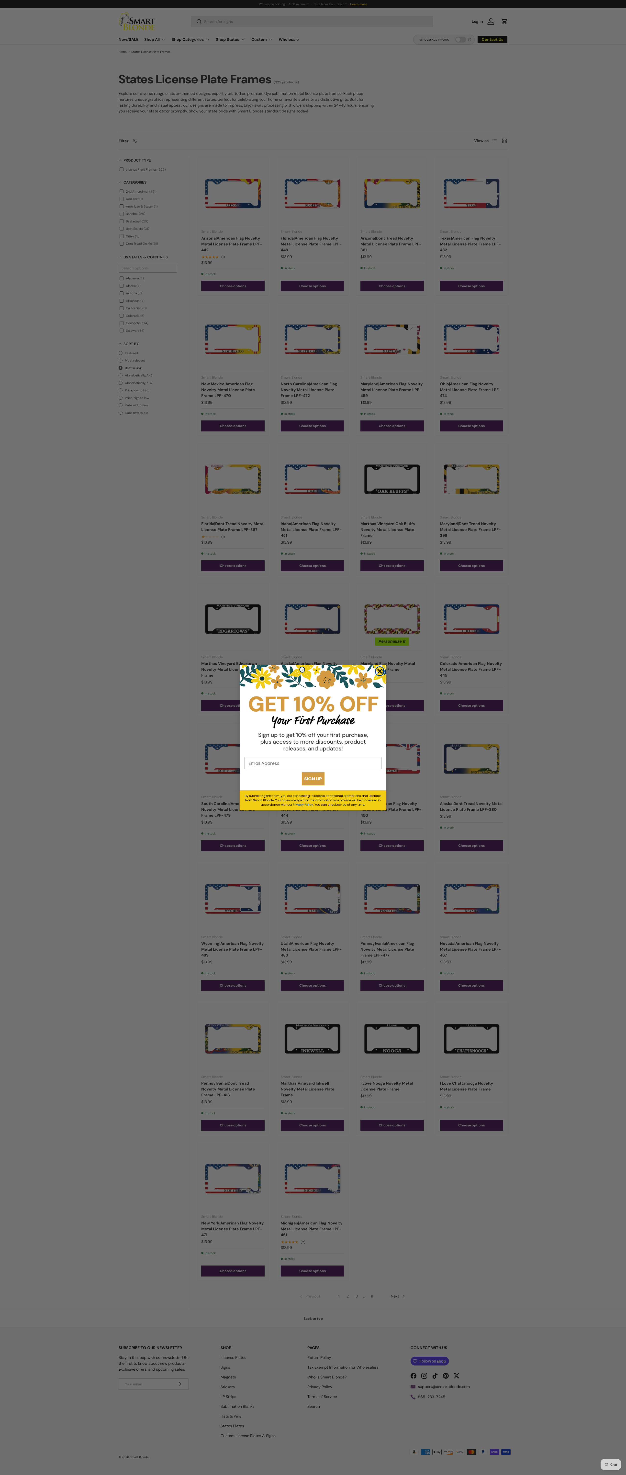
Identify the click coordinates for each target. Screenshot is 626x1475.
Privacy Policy (303, 805)
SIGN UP (313, 779)
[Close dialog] (379, 671)
